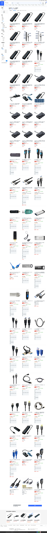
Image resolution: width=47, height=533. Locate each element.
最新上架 (25, 10)
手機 (2, 20)
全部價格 (3, 55)
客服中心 (44, 0)
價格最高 (21, 10)
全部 (1, 6)
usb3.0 (12, 8)
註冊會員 (41, 0)
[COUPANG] (11, 529)
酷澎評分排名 (14, 10)
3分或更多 (6, 50)
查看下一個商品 (41, 518)
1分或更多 (6, 52)
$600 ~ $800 (3, 58)
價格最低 (18, 10)
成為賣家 (46, 0)
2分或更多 (6, 51)
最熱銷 (23, 10)
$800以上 (3, 59)
